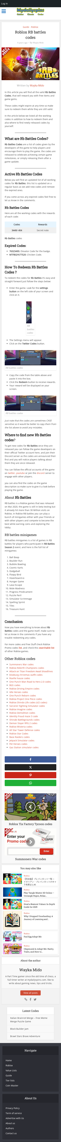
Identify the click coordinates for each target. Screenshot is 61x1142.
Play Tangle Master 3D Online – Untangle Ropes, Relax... (39, 894)
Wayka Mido (38, 42)
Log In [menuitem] (4, 3)
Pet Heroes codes (18, 743)
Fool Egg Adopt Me (33, 936)
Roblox (34, 26)
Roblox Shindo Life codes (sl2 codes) (28, 702)
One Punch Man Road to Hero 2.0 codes (30, 681)
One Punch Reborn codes (22, 695)
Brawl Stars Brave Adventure (25, 1036)
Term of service (14, 1113)
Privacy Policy (13, 1108)
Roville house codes (19, 678)
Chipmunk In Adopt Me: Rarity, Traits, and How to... (39, 950)
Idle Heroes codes (18, 692)
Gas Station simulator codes (24, 747)
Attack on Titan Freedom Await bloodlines (31, 671)
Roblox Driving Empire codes (24, 688)
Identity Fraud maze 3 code (23, 716)
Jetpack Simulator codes (21, 740)
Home (9, 1060)
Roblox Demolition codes (22, 712)
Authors (10, 1128)
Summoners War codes (21, 664)
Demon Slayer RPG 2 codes (23, 723)
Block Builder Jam (19, 1028)
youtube (20, 473)
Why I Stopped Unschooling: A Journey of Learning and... (38, 917)
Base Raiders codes (19, 737)
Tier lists (10, 1080)
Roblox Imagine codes (20, 709)
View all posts (30, 992)
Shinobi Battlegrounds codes (24, 719)
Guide (26, 26)
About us (10, 1123)
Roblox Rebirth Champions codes (26, 667)
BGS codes (14, 685)
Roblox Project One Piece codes (25, 698)
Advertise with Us (15, 1118)
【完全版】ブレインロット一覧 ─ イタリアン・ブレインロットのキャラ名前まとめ (40, 881)
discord (41, 473)
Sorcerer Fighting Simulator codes (27, 705)
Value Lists (11, 1070)
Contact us (11, 1133)
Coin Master (12, 1085)
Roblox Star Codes (18, 733)
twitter (11, 473)
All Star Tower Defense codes (24, 730)
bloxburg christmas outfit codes (26, 674)
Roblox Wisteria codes (20, 726)
